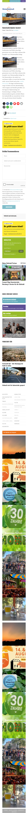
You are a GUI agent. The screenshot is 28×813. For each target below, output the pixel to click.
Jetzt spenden (7, 422)
